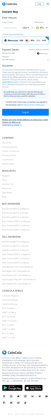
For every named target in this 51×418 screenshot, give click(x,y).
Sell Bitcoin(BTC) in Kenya (15, 250)
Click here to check (10, 124)
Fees (4, 180)
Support (6, 176)
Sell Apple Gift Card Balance (16, 271)
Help (39, 4)
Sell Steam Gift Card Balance (16, 275)
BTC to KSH (8, 325)
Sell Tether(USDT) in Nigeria (16, 254)
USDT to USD (8, 338)
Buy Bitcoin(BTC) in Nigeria (15, 209)
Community (8, 159)
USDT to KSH (8, 329)
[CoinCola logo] (9, 4)
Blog (4, 197)
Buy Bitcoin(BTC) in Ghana (15, 213)
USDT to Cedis (9, 321)
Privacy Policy (9, 155)
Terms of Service (10, 151)
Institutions (8, 164)
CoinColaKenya (9, 304)
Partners (6, 188)
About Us (6, 143)
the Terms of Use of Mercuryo (33, 105)
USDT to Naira (9, 312)
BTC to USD (8, 333)
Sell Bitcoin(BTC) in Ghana (15, 246)
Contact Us (7, 184)
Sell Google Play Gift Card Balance (19, 279)
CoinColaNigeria (10, 296)
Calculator (7, 192)
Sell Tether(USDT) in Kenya (15, 263)
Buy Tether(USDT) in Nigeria (16, 221)
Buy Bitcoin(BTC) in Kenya (15, 217)
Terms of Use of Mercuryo (12, 77)
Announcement (9, 147)
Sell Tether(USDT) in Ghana (16, 258)
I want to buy (7, 22)
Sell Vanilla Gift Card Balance (16, 284)
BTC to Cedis (8, 317)
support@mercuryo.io (10, 82)
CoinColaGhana (10, 300)
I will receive (39, 22)
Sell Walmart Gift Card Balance (17, 267)
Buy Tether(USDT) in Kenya (15, 230)
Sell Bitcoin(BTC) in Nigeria (15, 242)
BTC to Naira (8, 308)
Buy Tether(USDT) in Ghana (16, 225)
